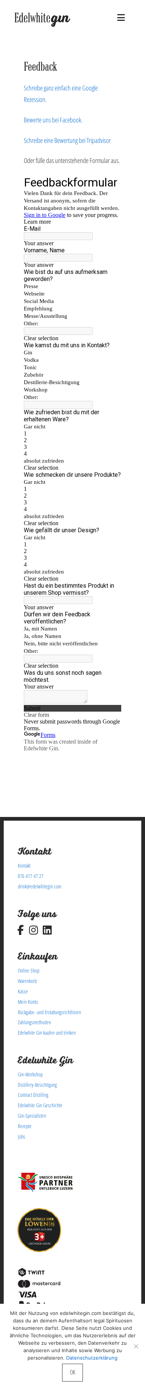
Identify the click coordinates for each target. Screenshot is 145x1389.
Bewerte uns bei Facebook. (53, 119)
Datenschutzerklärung (91, 1358)
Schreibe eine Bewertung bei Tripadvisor (67, 140)
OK (72, 1372)
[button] (121, 17)
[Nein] (135, 1346)
